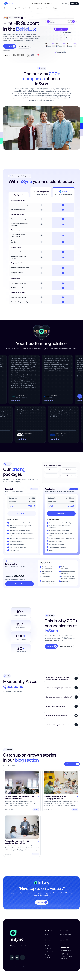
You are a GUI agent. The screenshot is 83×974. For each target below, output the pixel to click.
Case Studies (49, 946)
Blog (46, 943)
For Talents (48, 949)
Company (48, 940)
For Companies (49, 952)
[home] (16, 3)
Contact (47, 958)
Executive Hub (64, 940)
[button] (36, 3)
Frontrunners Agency (66, 937)
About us (47, 937)
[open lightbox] (41, 128)
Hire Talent (74, 3)
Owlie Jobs (63, 943)
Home (46, 934)
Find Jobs (64, 3)
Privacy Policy (59, 966)
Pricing (47, 955)
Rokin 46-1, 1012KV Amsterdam (66, 957)
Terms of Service (69, 966)
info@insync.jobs (65, 954)
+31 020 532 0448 (65, 951)
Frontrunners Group (66, 934)
